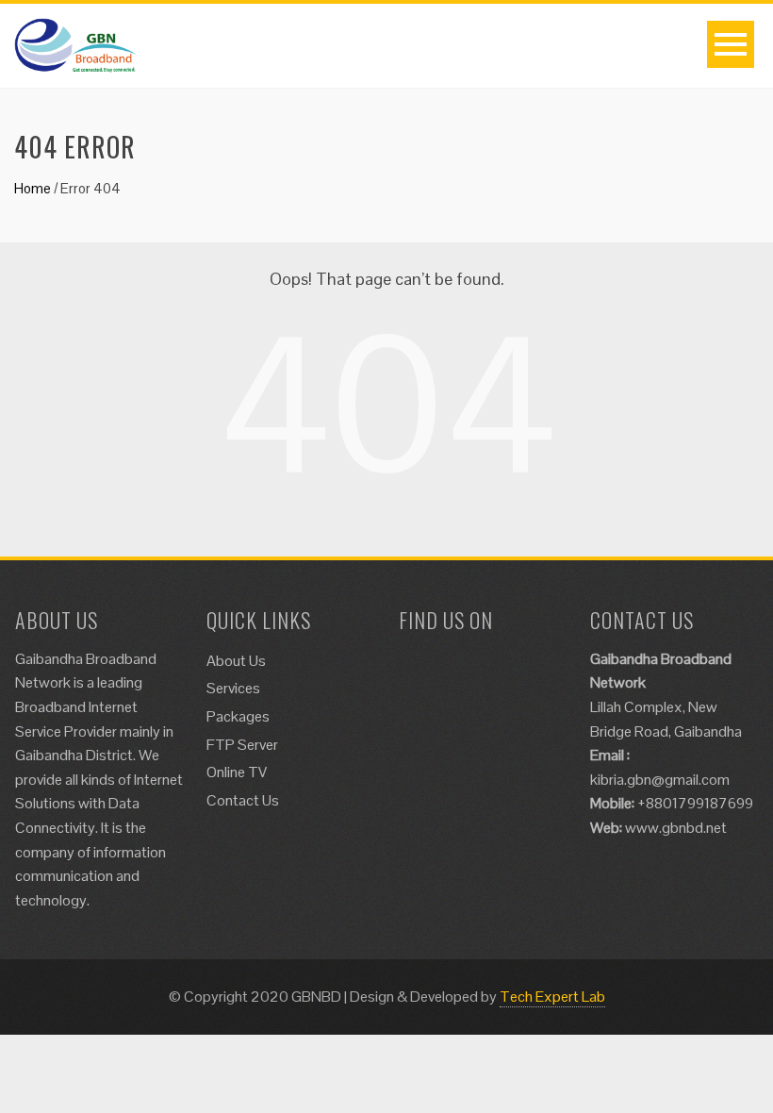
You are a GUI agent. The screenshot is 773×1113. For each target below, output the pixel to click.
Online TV (236, 772)
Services (233, 688)
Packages (238, 716)
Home (32, 188)
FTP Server (242, 745)
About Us (236, 661)
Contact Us (242, 800)
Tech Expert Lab (552, 996)
